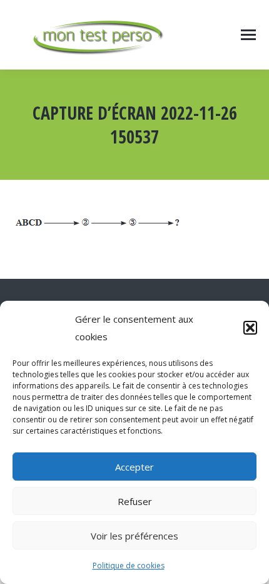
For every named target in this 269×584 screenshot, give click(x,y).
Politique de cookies (129, 565)
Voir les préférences (134, 535)
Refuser (135, 501)
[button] (250, 327)
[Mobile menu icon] (248, 35)
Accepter (134, 467)
